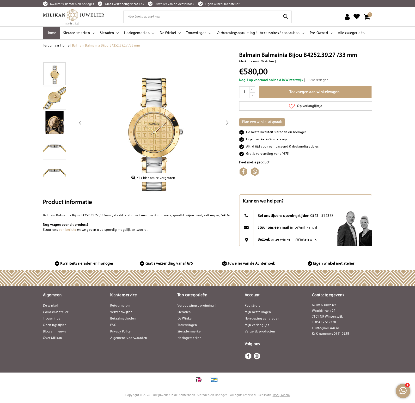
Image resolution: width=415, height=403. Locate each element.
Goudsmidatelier (55, 312)
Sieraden (184, 312)
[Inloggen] (347, 16)
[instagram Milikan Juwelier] (256, 356)
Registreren (253, 306)
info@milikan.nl (303, 228)
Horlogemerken (189, 338)
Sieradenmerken (190, 331)
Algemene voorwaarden (128, 338)
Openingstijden (55, 325)
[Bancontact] (215, 382)
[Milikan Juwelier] (73, 17)
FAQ (113, 325)
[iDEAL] (200, 382)
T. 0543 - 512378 (324, 322)
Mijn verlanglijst (257, 325)
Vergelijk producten (260, 331)
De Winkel (184, 318)
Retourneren (120, 306)
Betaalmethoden (123, 318)
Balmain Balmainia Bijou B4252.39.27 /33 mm (106, 45)
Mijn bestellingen (258, 312)
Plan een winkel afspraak (262, 122)
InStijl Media (281, 395)
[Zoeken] (286, 17)
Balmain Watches (262, 61)
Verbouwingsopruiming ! (196, 306)
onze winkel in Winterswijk (294, 240)
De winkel (50, 306)
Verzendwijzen (121, 312)
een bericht (67, 230)
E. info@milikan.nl (325, 328)
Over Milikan (52, 338)
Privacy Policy (120, 331)
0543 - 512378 (322, 216)
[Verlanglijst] (357, 16)
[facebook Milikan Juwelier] (248, 356)
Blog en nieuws (54, 331)
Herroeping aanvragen (262, 318)
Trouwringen (52, 318)
